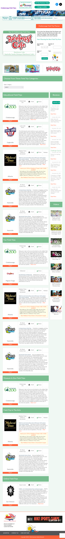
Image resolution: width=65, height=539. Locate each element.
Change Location (42, 7)
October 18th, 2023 (56, 117)
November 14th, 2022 (56, 152)
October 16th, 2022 (56, 187)
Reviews (46, 152)
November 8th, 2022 (56, 162)
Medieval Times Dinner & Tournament (22, 152)
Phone (39, 101)
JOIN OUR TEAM (25, 533)
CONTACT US (14, 533)
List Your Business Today (42, 2)
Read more (33, 119)
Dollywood (22, 271)
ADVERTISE (6, 533)
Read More (53, 114)
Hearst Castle (22, 485)
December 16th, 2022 (56, 139)
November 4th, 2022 (56, 173)
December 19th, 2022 (56, 128)
